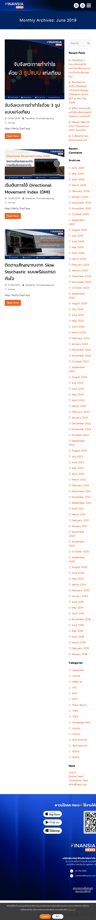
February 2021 (80, 520)
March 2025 (79, 259)
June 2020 (78, 573)
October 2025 (80, 214)
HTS (74, 687)
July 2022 (77, 456)
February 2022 (81, 485)
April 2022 (78, 474)
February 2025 (80, 265)
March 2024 (79, 332)
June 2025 (78, 241)
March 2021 (79, 514)
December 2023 (81, 350)
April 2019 (78, 613)
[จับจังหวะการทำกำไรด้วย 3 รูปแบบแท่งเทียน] (34, 69)
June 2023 (78, 389)
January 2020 (80, 596)
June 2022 (78, 462)
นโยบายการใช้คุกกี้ (83, 891)
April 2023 (78, 400)
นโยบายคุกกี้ (71, 909)
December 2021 (81, 491)
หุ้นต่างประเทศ (79, 740)
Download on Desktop (52, 830)
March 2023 (79, 406)
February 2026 (81, 191)
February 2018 (80, 648)
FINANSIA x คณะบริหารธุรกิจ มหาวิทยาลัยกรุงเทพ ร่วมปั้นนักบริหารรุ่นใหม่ (79, 68)
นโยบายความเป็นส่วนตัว (83, 888)
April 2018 (78, 637)
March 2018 (79, 642)
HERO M (77, 682)
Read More (13, 136)
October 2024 (80, 288)
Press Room (79, 705)
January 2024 (80, 344)
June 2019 (78, 602)
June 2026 (78, 168)
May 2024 (78, 321)
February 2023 (80, 412)
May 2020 (78, 579)
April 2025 (78, 253)
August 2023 (79, 377)
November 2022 (81, 429)
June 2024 (78, 315)
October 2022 (80, 435)
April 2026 (78, 179)
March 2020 (79, 584)
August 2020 (79, 567)
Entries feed (76, 776)
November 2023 (81, 356)
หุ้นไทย (76, 751)
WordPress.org (77, 784)
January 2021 (79, 526)
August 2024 (79, 303)
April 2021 (78, 508)
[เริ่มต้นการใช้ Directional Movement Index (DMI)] (34, 164)
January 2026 (80, 197)
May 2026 (78, 174)
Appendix (78, 670)
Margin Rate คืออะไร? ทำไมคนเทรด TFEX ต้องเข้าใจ (79, 126)
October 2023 (80, 361)
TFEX (75, 711)
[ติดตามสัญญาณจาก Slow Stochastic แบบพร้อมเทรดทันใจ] (34, 244)
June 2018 (78, 625)
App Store (52, 814)
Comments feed (78, 780)
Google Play (52, 822)
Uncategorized (81, 722)
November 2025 (81, 208)
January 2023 (80, 417)
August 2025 (79, 230)
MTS (74, 693)
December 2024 (81, 276)
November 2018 (81, 619)
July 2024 (77, 309)
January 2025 (80, 270)
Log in (72, 772)
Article (11, 122)
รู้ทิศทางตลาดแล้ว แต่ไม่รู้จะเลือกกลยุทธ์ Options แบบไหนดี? (80, 112)
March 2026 (79, 185)
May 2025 (78, 247)
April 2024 (78, 327)
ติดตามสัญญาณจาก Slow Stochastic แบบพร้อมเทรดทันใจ (30, 272)
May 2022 (78, 468)
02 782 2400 (80, 870)
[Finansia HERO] (14, 5)
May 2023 (78, 394)
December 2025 (81, 203)
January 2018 (79, 654)
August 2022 (79, 450)
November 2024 (81, 282)
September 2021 (81, 503)
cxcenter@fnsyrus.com (85, 875)
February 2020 (81, 590)
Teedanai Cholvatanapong (39, 118)
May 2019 (77, 608)
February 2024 (81, 338)
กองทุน (76, 728)
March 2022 (79, 479)
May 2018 (77, 631)
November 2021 (81, 497)
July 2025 (77, 236)
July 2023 (77, 383)
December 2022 (81, 423)
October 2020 (80, 551)
